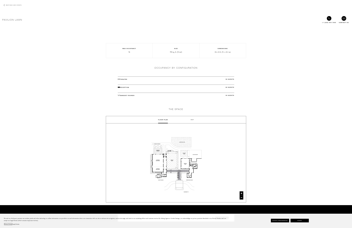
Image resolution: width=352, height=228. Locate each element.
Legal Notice (15, 224)
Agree (299, 220)
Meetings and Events (14, 5)
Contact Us (344, 22)
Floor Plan (163, 119)
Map (192, 119)
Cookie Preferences (280, 220)
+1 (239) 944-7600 (329, 22)
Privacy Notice (8, 224)
